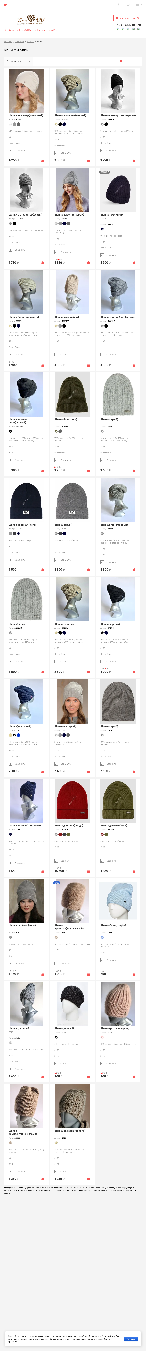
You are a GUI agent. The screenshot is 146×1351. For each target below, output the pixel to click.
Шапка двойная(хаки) (113, 825)
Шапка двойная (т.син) (22, 524)
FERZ (11, 1032)
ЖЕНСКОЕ (19, 41)
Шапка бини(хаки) (65, 419)
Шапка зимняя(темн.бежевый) (23, 1132)
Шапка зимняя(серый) (114, 524)
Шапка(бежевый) (64, 624)
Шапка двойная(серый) (23, 925)
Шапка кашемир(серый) (69, 214)
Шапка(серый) (109, 419)
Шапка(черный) (110, 624)
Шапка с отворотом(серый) (25, 214)
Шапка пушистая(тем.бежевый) (69, 927)
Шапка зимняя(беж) (66, 317)
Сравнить (20, 150)
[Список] (129, 61)
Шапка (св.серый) (65, 726)
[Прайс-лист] (138, 61)
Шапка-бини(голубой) (113, 925)
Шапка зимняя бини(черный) (18, 421)
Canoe (103, 218)
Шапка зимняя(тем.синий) (25, 825)
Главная (8, 41)
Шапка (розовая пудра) (114, 1028)
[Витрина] (121, 61)
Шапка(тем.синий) (111, 214)
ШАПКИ (30, 41)
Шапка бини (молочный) (24, 317)
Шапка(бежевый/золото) (69, 1130)
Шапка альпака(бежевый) (70, 115)
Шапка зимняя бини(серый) (117, 317)
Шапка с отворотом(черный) (118, 115)
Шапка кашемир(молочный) (26, 115)
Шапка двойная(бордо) (68, 825)
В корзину (42, 160)
